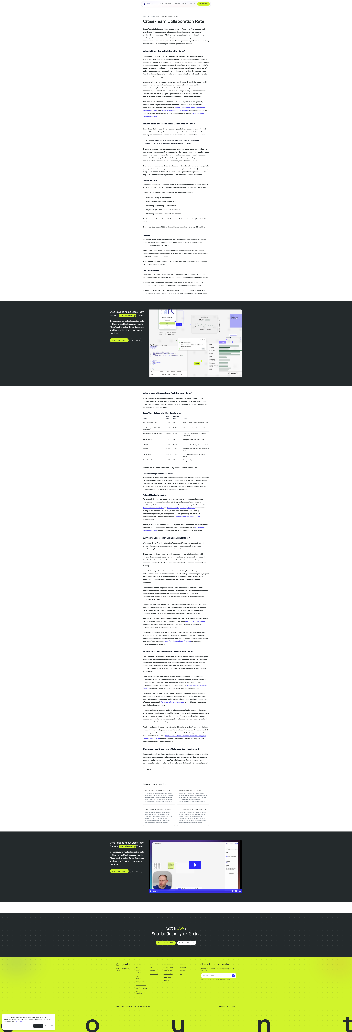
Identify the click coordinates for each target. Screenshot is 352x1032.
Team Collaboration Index (185, 108)
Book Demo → (136, 340)
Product (168, 4)
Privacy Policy (168, 967)
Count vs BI (139, 967)
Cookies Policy (168, 974)
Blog (151, 967)
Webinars (152, 970)
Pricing (177, 4)
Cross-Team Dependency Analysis (175, 111)
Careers (222, 1006)
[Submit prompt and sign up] (233, 975)
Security (166, 980)
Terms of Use (168, 970)
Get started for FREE (165, 943)
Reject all (49, 1026)
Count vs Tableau (141, 988)
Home (161, 4)
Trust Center (168, 977)
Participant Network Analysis (172, 702)
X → (181, 974)
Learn (184, 4)
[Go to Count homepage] (146, 4)
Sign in (192, 4)
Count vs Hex (140, 981)
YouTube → (183, 970)
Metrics (151, 16)
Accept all (38, 1026)
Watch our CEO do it (186, 943)
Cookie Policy (18, 1021)
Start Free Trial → (119, 340)
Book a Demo (231, 1006)
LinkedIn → (183, 967)
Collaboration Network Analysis (187, 517)
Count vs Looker (141, 985)
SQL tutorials (154, 974)
